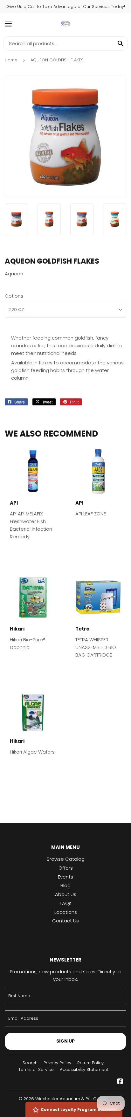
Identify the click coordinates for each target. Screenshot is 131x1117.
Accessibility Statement (84, 1069)
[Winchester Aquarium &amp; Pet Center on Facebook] (120, 1082)
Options (14, 296)
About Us (65, 894)
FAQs (66, 903)
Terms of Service (36, 1069)
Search (30, 1063)
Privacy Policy (57, 1063)
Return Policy (90, 1063)
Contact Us (65, 920)
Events (65, 876)
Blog (65, 885)
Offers (66, 868)
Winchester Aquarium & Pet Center (71, 1099)
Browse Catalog (66, 859)
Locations (65, 912)
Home (11, 60)
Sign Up (65, 1041)
